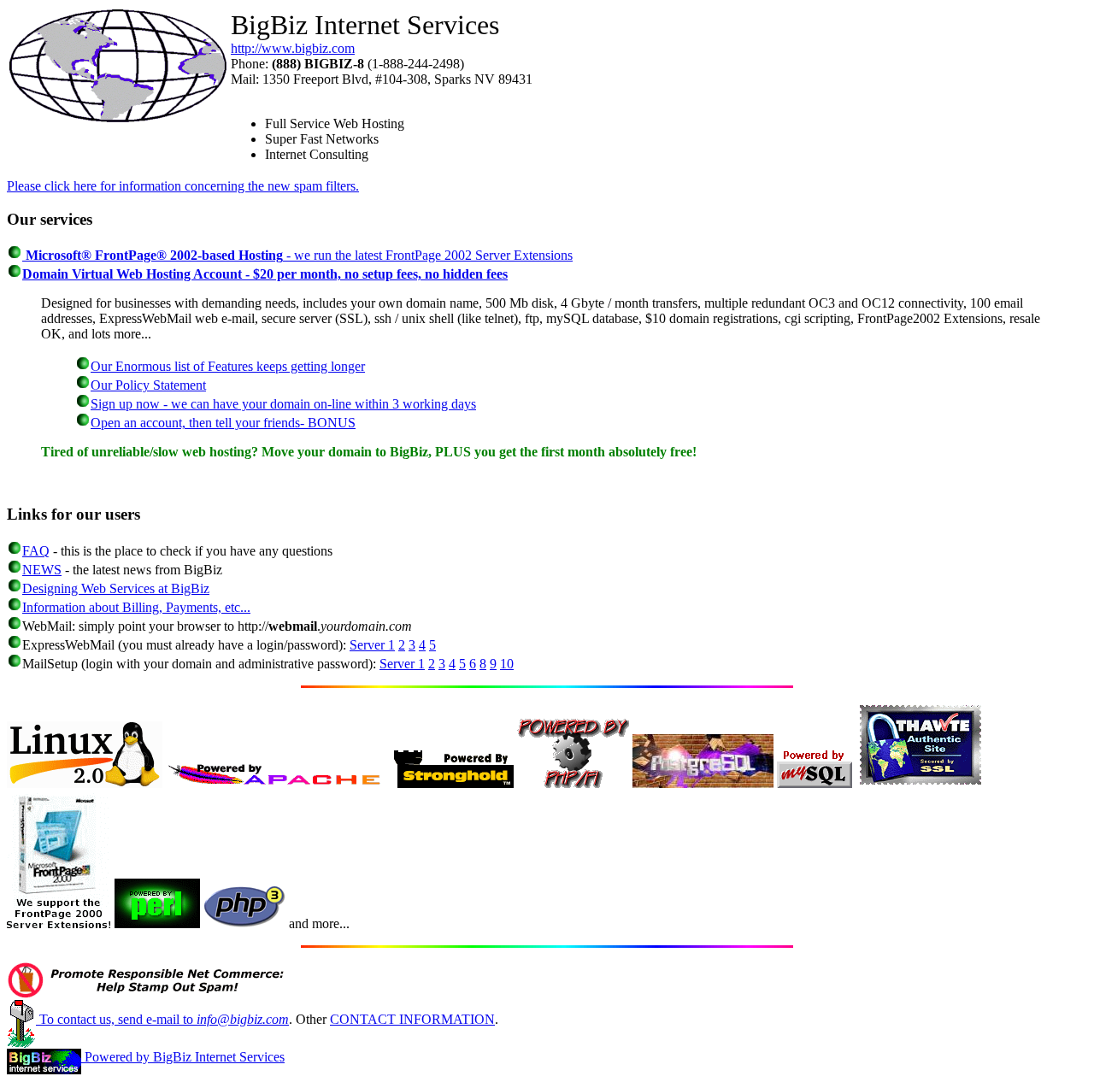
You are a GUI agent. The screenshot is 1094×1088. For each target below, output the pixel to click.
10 (507, 663)
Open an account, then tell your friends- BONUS (223, 422)
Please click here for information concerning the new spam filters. (183, 186)
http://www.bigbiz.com (293, 48)
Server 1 (372, 645)
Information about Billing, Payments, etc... (136, 607)
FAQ (36, 551)
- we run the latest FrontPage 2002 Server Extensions (297, 255)
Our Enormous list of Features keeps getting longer (228, 366)
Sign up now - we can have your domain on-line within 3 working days (283, 404)
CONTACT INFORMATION (412, 1019)
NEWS (42, 569)
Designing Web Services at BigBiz (115, 588)
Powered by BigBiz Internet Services (183, 1057)
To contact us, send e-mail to (162, 1019)
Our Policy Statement (148, 385)
